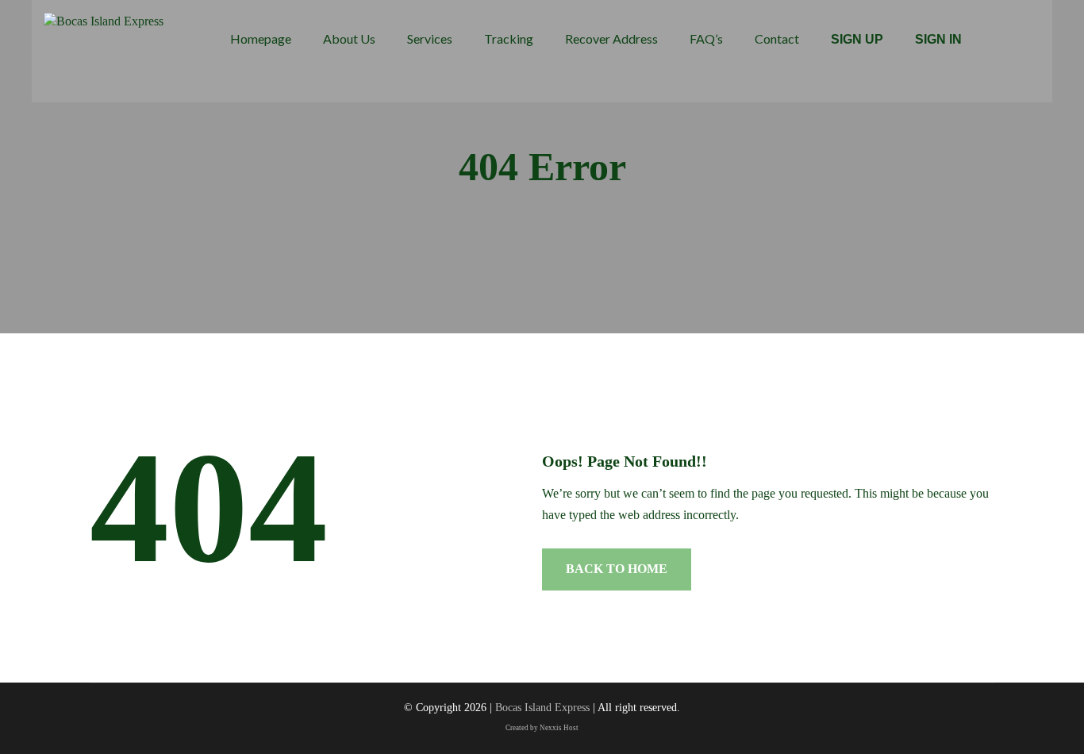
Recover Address (611, 38)
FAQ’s (706, 38)
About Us (349, 38)
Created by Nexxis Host (542, 728)
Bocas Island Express (542, 708)
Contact (777, 38)
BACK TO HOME (616, 568)
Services (429, 38)
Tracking (508, 38)
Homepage (260, 38)
